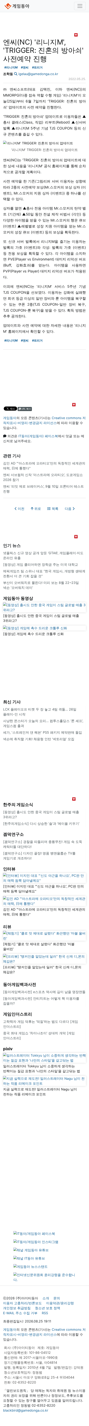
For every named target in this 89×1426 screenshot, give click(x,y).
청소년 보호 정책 (47, 1308)
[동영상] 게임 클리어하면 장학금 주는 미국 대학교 (40, 564)
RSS (45, 1313)
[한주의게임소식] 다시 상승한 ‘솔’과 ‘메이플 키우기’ (41, 823)
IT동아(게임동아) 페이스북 (38, 436)
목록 (54, 509)
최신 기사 (12, 701)
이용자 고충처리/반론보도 (22, 1303)
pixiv (8, 1048)
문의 (56, 1298)
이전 (20, 509)
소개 (45, 1298)
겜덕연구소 (13, 834)
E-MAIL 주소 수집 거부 (20, 1313)
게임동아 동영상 (18, 598)
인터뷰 (9, 868)
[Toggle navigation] (80, 6)
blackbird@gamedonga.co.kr (25, 1410)
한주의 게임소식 (18, 804)
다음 (68, 509)
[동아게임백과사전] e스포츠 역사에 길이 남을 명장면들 (44, 992)
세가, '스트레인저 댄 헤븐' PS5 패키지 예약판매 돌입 (42, 732)
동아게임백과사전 (19, 984)
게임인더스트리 (17, 1014)
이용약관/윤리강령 (60, 1303)
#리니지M (11, 67)
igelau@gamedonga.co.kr (38, 74)
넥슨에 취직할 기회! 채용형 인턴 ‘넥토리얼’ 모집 (38, 739)
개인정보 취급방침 (17, 1308)
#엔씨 (25, 67)
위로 (37, 509)
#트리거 (37, 67)
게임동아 (9, 418)
